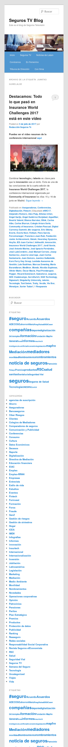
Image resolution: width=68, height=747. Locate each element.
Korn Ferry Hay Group (20, 261)
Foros (12, 507)
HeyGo (12, 242)
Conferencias (44, 207)
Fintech (27, 210)
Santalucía (23, 374)
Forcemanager (16, 235)
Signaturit (14, 280)
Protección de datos (20, 626)
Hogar (12, 526)
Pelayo (12, 370)
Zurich (34, 387)
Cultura (13, 440)
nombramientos (45, 357)
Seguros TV (25, 54)
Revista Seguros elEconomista (25, 648)
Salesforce (41, 273)
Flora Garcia (44, 232)
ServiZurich (34, 277)
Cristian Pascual (43, 226)
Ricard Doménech (26, 273)
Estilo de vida (16, 485)
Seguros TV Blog (26, 20)
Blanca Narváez (32, 220)
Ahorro (13, 403)
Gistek (33, 239)
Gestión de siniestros (20, 522)
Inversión (14, 559)
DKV (11, 336)
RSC (40, 369)
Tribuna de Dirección (19, 68)
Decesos (13, 448)
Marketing (14, 574)
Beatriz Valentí (16, 220)
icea (20, 341)
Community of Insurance (21, 226)
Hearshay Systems (47, 239)
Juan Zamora (28, 258)
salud (48, 369)
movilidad (14, 357)
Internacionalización (20, 555)
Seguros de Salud (39, 381)
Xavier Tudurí (26, 286)
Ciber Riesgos (16, 415)
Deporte (13, 452)
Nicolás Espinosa (48, 267)
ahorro (23, 324)
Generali (13, 341)
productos (30, 370)
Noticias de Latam (44, 54)
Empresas (14, 478)
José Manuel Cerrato (38, 251)
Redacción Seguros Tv (20, 127)
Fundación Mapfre (44, 336)
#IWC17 (47, 210)
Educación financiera (20, 463)
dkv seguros (34, 229)
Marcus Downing (41, 264)
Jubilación (14, 563)
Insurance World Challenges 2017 (25, 245)
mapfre (51, 346)
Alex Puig (33, 213)
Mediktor (26, 267)
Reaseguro (15, 637)
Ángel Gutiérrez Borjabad (34, 217)
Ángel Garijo (15, 217)
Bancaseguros (16, 411)
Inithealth (39, 242)
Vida (11, 681)
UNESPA (26, 387)
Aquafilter (53, 217)
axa (45, 324)
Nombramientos (17, 588)
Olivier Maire (15, 270)
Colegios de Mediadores (22, 422)
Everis (12, 232)
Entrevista (14, 481)
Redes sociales (17, 640)
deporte (36, 330)
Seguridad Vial (36, 374)
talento (45, 280)
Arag (36, 324)
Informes (14, 540)
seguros (52, 273)
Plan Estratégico (18, 614)
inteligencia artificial (18, 346)
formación (28, 335)
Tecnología (14, 283)
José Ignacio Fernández (42, 248)
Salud (12, 655)
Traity (35, 283)
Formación (15, 503)
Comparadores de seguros (23, 426)
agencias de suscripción (22, 400)
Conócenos (15, 61)
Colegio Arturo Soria (40, 223)
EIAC (11, 466)
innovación (50, 242)
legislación (41, 346)
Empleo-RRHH (16, 474)
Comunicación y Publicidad (24, 429)
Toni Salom (26, 283)
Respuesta (40, 286)
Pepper (12, 273)
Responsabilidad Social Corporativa (28, 644)
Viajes (12, 677)
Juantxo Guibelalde (45, 258)
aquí (39, 138)
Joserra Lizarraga (29, 254)
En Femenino (32, 61)
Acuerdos (43, 319)
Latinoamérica (16, 566)
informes (28, 341)
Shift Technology (49, 277)
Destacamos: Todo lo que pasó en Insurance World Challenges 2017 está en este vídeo (25, 107)
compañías (20, 329)
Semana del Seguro (19, 666)
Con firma (39, 68)
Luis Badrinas (25, 264)
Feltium (33, 232)
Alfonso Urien (45, 213)
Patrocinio (52, 363)
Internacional (16, 552)
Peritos (13, 611)
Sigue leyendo (34, 200)
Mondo (35, 267)
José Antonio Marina (19, 248)
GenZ (12, 515)
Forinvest (14, 500)
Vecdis (42, 283)
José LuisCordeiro (18, 251)
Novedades (15, 592)
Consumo (14, 437)
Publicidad (15, 629)
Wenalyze (14, 286)
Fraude (13, 511)
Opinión (13, 600)
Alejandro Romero (18, 213)
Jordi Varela (49, 245)
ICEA (11, 529)
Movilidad (14, 585)
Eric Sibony (46, 229)
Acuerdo (32, 319)
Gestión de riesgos (19, 518)
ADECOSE (14, 324)
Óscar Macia (29, 270)
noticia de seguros (28, 363)
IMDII (12, 533)
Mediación (18, 351)
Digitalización (15, 210)
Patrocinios (15, 603)
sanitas (13, 374)
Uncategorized (17, 674)
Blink (43, 220)
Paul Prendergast (45, 270)
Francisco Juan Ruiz (35, 235)
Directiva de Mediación (21, 459)
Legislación (15, 570)
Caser (50, 324)
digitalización (47, 330)
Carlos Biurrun (22, 223)
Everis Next (22, 232)
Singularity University (30, 280)
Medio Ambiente (18, 581)
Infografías (15, 537)
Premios (19, 369)
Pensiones (14, 607)
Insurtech (38, 341)
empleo (16, 336)
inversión (32, 346)
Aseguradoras (29, 207)
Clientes (13, 418)
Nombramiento (27, 357)
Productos (14, 622)
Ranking (13, 633)
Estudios (14, 489)
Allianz (30, 324)
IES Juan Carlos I (25, 242)
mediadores (38, 351)
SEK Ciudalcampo (18, 277)
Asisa (40, 324)
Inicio (12, 54)
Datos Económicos (19, 444)
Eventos (13, 492)
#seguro (18, 318)
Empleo (13, 470)
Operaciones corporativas (23, 596)
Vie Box (51, 283)
